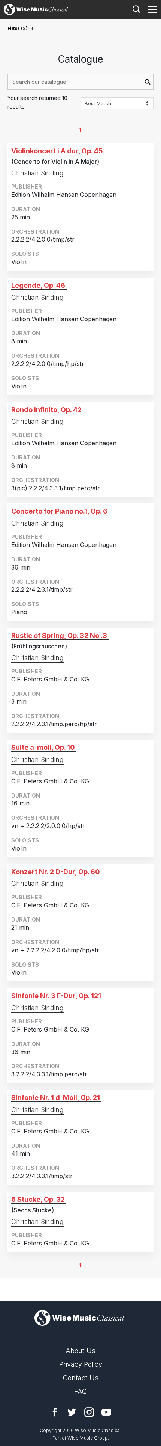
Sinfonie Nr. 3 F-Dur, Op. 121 (56, 996)
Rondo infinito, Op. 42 (46, 410)
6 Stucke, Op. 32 (38, 1199)
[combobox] (80, 82)
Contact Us (80, 1378)
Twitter (72, 1412)
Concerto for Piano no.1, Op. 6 (59, 511)
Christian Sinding (37, 173)
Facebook (55, 1412)
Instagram (89, 1412)
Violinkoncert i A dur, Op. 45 (57, 151)
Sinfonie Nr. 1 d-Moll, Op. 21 (55, 1097)
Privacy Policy (80, 1364)
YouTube (106, 1412)
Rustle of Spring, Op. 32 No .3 (59, 635)
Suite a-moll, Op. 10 (43, 747)
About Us (80, 1351)
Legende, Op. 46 (38, 285)
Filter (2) (17, 28)
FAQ (80, 1391)
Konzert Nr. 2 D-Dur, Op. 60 (55, 872)
